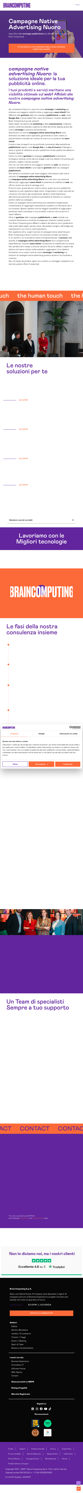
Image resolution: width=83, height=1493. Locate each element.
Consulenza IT (17, 1365)
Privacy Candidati (14, 1454)
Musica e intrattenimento (22, 1348)
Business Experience (20, 1361)
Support (22, 1449)
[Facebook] (41, 1409)
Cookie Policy (66, 1449)
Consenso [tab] (14, 734)
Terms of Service (38, 1218)
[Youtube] (45, 1409)
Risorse (64, 1459)
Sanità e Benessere (19, 1330)
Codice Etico (68, 1454)
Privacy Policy (24, 1218)
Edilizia (14, 1326)
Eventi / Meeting (18, 1341)
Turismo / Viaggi (18, 1337)
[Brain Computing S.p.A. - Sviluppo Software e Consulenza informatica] (16, 5)
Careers (14, 1376)
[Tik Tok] (50, 1409)
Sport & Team (17, 1345)
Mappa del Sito (52, 1454)
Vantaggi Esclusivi (32, 1459)
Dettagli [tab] (42, 734)
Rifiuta (15, 764)
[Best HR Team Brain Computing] (35, 1423)
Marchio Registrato (20, 1394)
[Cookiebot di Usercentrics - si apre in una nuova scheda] (71, 727)
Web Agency (16, 1372)
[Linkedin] (32, 1409)
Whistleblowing (50, 1459)
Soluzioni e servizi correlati (20, 520)
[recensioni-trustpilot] (41, 1260)
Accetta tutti (67, 764)
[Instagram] (37, 1409)
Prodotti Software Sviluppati (18, 1464)
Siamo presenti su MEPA (22, 1382)
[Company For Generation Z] (35, 1432)
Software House (18, 1369)
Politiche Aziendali (37, 1449)
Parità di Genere (14, 1459)
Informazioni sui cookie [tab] (68, 734)
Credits (11, 1449)
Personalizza (40, 764)
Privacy (53, 1449)
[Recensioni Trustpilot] (47, 1423)
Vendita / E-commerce (21, 1334)
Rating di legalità (19, 1388)
